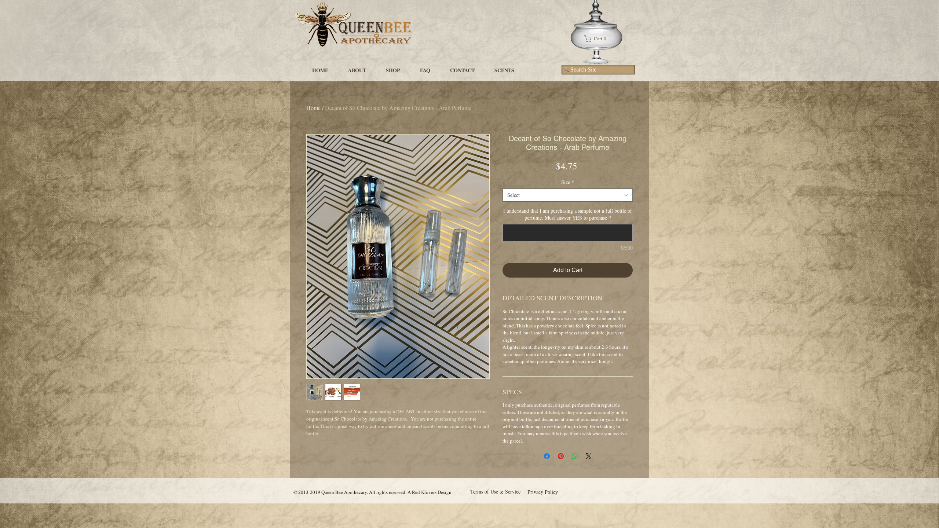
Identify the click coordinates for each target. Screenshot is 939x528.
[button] (598, 38)
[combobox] (568, 195)
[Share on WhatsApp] (574, 456)
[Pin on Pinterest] (560, 456)
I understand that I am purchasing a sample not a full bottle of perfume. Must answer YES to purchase (567, 214)
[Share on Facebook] (546, 456)
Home (313, 107)
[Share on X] (588, 456)
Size (567, 182)
